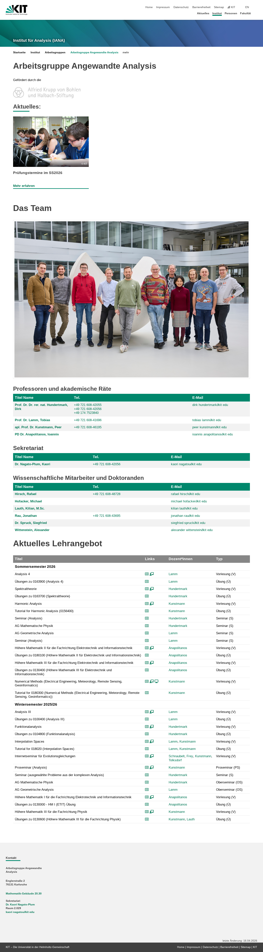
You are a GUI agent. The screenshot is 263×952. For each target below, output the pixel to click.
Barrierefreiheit (201, 7)
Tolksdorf (175, 760)
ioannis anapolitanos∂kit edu (212, 434)
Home (149, 7)
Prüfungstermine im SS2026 (37, 173)
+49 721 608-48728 (106, 494)
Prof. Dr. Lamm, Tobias (32, 420)
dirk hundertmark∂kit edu (210, 405)
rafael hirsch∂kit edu (185, 494)
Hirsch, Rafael (25, 494)
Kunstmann (177, 604)
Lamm (173, 574)
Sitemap (219, 7)
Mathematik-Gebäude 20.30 (24, 893)
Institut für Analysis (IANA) (39, 40)
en (247, 7)
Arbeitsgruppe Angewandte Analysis (94, 52)
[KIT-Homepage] (17, 10)
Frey (190, 756)
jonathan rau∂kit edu (185, 516)
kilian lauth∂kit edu (184, 508)
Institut (217, 13)
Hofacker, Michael (28, 501)
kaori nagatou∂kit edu (186, 464)
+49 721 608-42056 (87, 409)
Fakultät (245, 13)
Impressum (163, 7)
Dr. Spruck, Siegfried (31, 523)
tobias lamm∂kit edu (206, 420)
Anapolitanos (178, 648)
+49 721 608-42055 (87, 405)
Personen (231, 13)
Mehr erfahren (24, 186)
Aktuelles (203, 13)
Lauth (191, 819)
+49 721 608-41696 (87, 420)
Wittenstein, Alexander (32, 530)
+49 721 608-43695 (106, 516)
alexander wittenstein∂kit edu (192, 530)
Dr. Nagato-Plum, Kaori (32, 464)
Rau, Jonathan (26, 516)
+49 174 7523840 (86, 413)
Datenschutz (181, 7)
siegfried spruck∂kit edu (188, 523)
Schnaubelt (177, 756)
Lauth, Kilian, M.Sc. (30, 508)
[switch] (256, 7)
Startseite (19, 52)
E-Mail (197, 398)
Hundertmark (178, 589)
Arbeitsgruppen (55, 52)
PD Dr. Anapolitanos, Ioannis (37, 434)
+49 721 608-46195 (87, 427)
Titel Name (24, 398)
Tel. (77, 398)
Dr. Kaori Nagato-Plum (20, 904)
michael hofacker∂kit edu (189, 501)
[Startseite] (256, 13)
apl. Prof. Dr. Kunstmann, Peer (38, 427)
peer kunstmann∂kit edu (209, 427)
